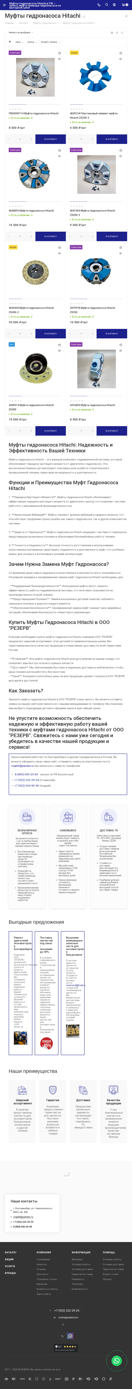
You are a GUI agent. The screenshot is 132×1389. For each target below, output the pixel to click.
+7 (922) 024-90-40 (26, 785)
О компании (43, 1259)
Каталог (11, 1252)
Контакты (42, 1274)
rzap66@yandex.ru (22, 765)
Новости (42, 1264)
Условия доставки (82, 1269)
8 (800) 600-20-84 (26, 774)
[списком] (117, 32)
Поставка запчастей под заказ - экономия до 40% (46, 944)
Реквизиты (78, 1279)
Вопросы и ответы (47, 1289)
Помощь (109, 1252)
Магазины (77, 1259)
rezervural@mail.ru (75, 985)
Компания (44, 1252)
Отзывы (41, 1269)
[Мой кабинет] (114, 5)
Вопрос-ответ (111, 1274)
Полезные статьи (47, 1279)
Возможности (79, 1289)
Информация (81, 1252)
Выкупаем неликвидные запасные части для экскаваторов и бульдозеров (72, 946)
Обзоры (107, 1279)
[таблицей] (122, 32)
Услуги (10, 1266)
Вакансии (42, 1284)
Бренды (10, 1273)
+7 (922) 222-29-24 (26, 780)
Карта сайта (44, 1294)
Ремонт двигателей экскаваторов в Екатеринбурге (20, 943)
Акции (9, 1259)
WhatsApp (70, 1336)
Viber (62, 1336)
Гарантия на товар (82, 1274)
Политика (77, 1284)
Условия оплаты (81, 1264)
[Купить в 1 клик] (59, 53)
